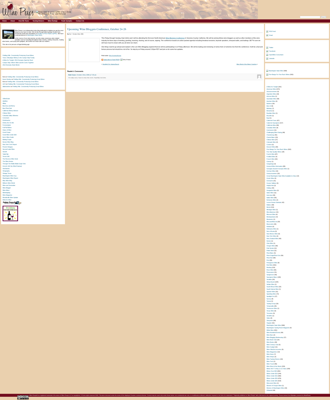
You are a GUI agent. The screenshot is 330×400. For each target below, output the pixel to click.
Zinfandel (269, 390)
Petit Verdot (270, 248)
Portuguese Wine (272, 262)
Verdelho (269, 315)
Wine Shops (270, 356)
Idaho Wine (270, 192)
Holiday (269, 188)
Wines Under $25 (272, 381)
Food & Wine (271, 154)
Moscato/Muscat (272, 221)
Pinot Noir (270, 258)
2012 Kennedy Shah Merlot (11, 65)
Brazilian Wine (271, 113)
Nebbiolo (269, 226)
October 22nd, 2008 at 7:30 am (86, 75)
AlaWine (5, 101)
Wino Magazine (7, 195)
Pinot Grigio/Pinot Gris (273, 255)
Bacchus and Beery (9, 106)
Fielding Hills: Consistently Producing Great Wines (18, 55)
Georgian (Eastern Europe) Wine (277, 168)
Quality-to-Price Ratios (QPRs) (47, 33)
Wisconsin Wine (272, 383)
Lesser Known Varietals (274, 202)
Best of (269, 106)
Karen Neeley (7, 79)
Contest (269, 144)
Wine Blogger (7, 188)
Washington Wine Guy (9, 176)
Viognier (269, 323)
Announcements (272, 91)
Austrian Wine (271, 101)
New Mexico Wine (272, 234)
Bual (268, 118)
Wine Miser (6, 190)
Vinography (6, 171)
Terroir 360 (6, 156)
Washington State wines (34, 35)
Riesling (269, 267)
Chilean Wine (7, 113)
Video (268, 318)
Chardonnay (270, 135)
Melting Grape (7, 139)
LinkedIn (271, 58)
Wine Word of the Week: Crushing (247, 64)
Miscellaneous (271, 212)
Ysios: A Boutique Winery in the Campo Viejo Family (19, 57)
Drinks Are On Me (8, 123)
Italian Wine (270, 197)
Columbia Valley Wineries (10, 115)
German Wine (271, 171)
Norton (269, 241)
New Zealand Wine (272, 238)
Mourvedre (270, 224)
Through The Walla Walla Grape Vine (14, 163)
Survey (269, 299)
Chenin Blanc (271, 137)
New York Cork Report (10, 144)
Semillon (269, 279)
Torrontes (270, 313)
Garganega (270, 164)
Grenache (270, 180)
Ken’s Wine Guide (8, 137)
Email (271, 35)
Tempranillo (270, 306)
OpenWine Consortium (276, 55)
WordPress (307, 395)
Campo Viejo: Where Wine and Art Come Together (18, 62)
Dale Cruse (72, 75)
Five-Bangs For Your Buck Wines (279, 74)
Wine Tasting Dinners (273, 359)
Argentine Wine (271, 94)
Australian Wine (271, 99)
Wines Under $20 (272, 378)
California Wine (271, 125)
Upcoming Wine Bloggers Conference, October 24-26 (96, 29)
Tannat (269, 301)
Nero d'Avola (271, 231)
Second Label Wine (9, 149)
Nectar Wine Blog (8, 142)
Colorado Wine (271, 142)
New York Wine (271, 236)
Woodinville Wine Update (10, 197)
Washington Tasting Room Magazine (278, 327)
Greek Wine (270, 178)
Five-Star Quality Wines (274, 152)
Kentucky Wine (271, 200)
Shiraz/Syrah (271, 282)
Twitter (271, 47)
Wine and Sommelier (9, 185)
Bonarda (269, 111)
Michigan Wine (271, 209)
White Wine (270, 330)
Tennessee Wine (272, 308)
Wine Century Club (272, 344)
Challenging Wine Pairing (274, 132)
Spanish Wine (271, 291)
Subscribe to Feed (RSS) (111, 59)
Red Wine (270, 265)
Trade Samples (66, 21)
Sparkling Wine (271, 294)
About (12, 21)
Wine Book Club (272, 339)
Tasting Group (271, 303)
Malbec (269, 205)
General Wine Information (274, 166)
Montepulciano (271, 217)
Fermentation (7, 125)
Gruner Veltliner (271, 183)
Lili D (4, 84)
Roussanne (270, 272)
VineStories (6, 168)
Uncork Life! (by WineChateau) (12, 166)
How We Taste (24, 21)
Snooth (5, 151)
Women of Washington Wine (275, 388)
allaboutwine (6, 86)
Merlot (268, 207)
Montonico (270, 219)
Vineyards (270, 320)
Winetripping (6, 192)
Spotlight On (270, 296)
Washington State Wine (276, 71)
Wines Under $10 (272, 373)
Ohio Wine (270, 243)
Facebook (272, 51)
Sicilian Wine (270, 284)
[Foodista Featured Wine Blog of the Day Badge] (11, 221)
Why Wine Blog (7, 180)
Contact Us (80, 21)
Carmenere (270, 130)
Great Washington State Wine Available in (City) (281, 176)
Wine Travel (270, 364)
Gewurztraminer (272, 173)
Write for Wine (7, 200)
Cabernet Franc (272, 120)
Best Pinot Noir (7, 108)
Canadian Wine (271, 127)
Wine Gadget (271, 347)
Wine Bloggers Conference (175, 38)
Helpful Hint (270, 185)
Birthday (269, 108)
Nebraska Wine (271, 229)
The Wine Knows (8, 161)
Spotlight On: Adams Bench (111, 64)
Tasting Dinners (38, 21)
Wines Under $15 (272, 376)
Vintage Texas (7, 173)
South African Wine (272, 286)
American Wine (271, 89)
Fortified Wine (271, 156)
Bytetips (293, 395)
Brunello (269, 115)
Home (4, 21)
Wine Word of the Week (274, 366)
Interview (269, 195)
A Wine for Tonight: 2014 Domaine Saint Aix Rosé (18, 60)
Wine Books (270, 342)
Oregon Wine (271, 246)
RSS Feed (272, 31)
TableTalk (6, 154)
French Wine (271, 159)
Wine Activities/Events (115, 55)
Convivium (6, 118)
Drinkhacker (6, 120)
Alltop (4, 103)
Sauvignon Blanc (272, 277)
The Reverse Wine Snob (10, 159)
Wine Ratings (52, 21)
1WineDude (6, 98)
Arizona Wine (271, 96)
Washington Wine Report (10, 178)
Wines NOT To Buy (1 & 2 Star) (276, 368)
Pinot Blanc (270, 253)
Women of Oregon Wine (274, 385)
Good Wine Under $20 (9, 135)
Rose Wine (270, 270)
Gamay (269, 161)
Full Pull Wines (7, 127)
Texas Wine (270, 311)
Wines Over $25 (272, 371)
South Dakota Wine (273, 289)
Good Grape (6, 132)
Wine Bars (270, 335)
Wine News (270, 354)
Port (268, 260)
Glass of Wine (7, 130)
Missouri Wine (271, 214)
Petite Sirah (270, 250)
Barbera (269, 103)
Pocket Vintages (8, 147)
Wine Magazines (272, 352)
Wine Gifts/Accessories (274, 349)
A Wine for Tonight (272, 87)
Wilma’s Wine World (9, 183)
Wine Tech (270, 361)
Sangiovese (270, 274)
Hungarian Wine (272, 190)
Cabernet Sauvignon (273, 123)
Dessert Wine (271, 147)
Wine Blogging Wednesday (275, 337)
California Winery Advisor (10, 110)
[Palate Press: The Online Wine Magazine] (12, 204)
